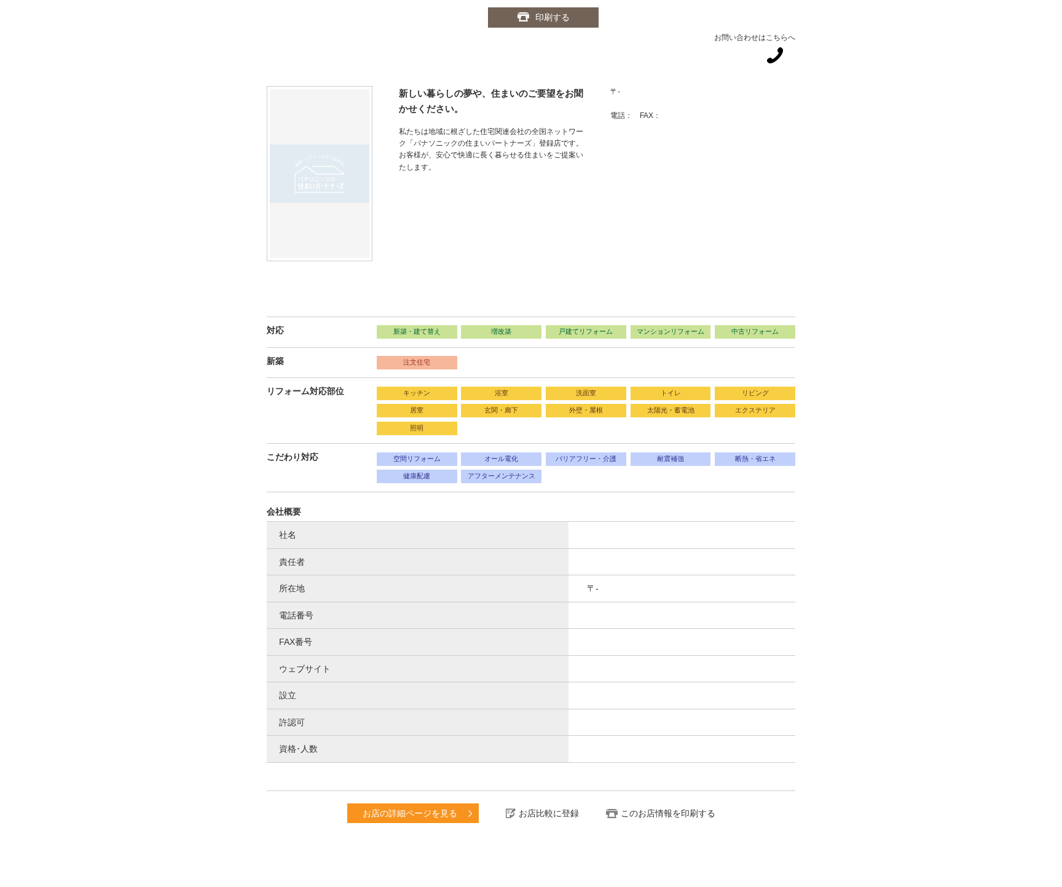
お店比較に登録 (549, 813)
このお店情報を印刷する (668, 813)
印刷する (552, 17)
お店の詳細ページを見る (410, 813)
